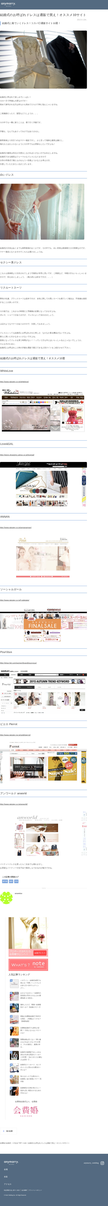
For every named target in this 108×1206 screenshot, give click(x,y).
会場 (6, 1169)
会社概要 (24, 1190)
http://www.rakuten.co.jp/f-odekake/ (14, 600)
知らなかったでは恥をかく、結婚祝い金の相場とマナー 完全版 (30, 1078)
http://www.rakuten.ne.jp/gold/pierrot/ (15, 735)
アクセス (7, 1184)
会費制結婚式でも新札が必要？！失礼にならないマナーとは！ (30, 1030)
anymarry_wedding (91, 1163)
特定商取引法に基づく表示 (12, 1190)
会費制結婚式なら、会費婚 (26, 1101)
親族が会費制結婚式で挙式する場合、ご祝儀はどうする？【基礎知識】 (30, 1018)
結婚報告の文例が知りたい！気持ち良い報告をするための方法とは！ (30, 1090)
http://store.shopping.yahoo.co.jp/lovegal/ (17, 455)
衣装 (16, 881)
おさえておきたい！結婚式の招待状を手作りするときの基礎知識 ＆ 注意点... (30, 995)
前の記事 (9, 1131)
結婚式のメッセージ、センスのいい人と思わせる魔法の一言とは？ (30, 1067)
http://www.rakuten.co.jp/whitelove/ (14, 382)
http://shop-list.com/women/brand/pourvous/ (18, 663)
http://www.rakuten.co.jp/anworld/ (14, 804)
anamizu (18, 893)
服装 (11, 881)
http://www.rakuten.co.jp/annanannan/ (15, 527)
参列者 (5, 881)
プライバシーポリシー (35, 1190)
